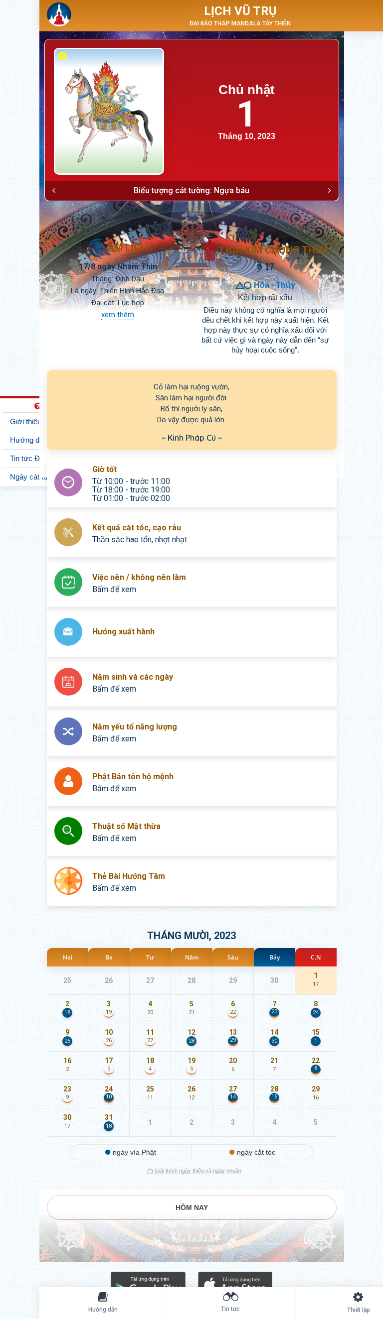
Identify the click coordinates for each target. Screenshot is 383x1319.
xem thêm (117, 314)
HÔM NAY (192, 1207)
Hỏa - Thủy (274, 285)
